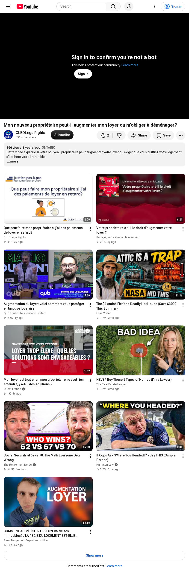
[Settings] (154, 6)
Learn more (129, 65)
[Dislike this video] (119, 135)
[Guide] (8, 6)
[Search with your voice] (128, 6)
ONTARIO (48, 147)
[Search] (113, 6)
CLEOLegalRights (30, 133)
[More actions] (180, 135)
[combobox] (82, 6)
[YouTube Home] (27, 6)
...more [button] (12, 161)
